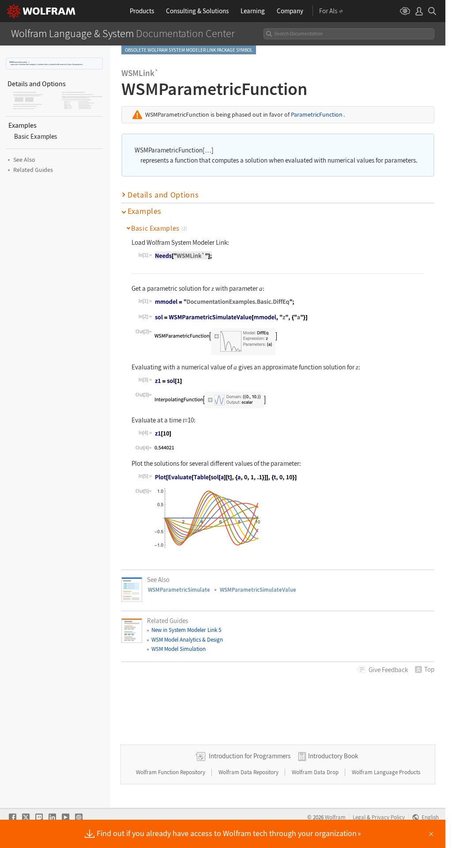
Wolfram (335, 817)
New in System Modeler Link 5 (186, 630)
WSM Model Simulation (178, 649)
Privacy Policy (388, 817)
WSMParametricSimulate (179, 589)
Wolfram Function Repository (171, 772)
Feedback (388, 669)
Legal (359, 817)
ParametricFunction (317, 114)
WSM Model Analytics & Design (187, 639)
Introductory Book (333, 756)
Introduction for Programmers (249, 756)
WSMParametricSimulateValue (258, 589)
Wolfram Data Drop (316, 772)
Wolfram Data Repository (249, 772)
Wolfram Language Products (386, 772)
